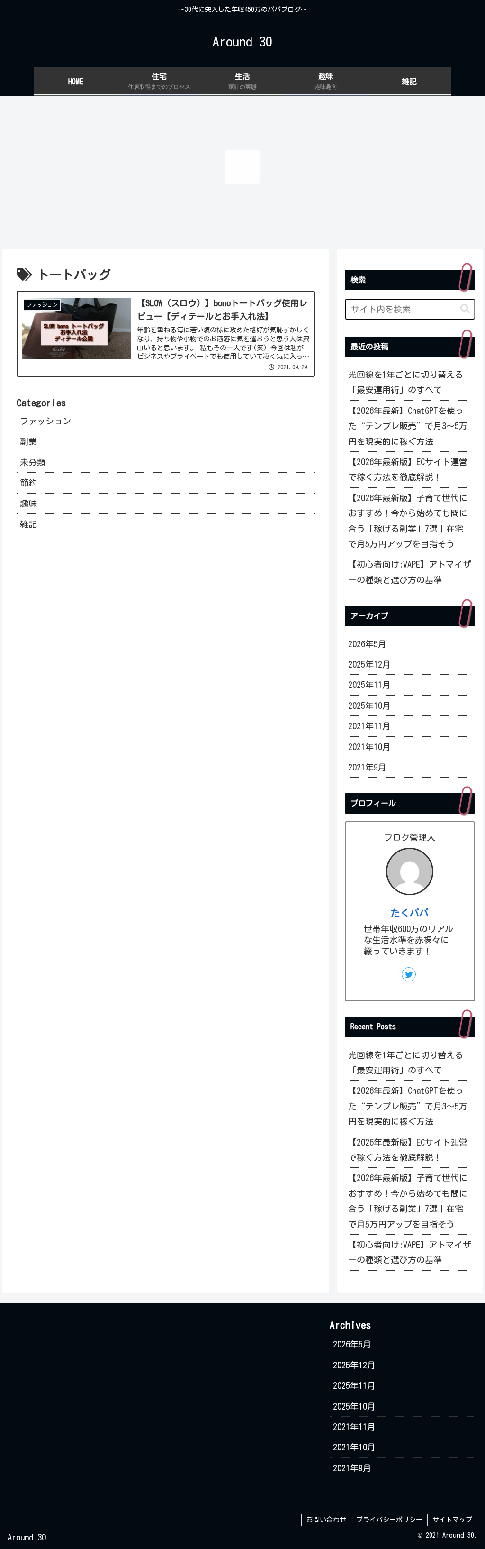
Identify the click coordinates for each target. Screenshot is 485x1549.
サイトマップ (452, 1519)
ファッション (45, 421)
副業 (28, 441)
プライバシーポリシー (389, 1519)
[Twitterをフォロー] (409, 974)
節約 (28, 482)
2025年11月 (369, 684)
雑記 (28, 524)
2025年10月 (369, 705)
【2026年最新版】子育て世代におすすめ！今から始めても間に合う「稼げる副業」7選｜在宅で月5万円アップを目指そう (407, 521)
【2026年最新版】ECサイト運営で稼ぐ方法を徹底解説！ (407, 469)
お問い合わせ (326, 1519)
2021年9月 (367, 767)
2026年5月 (367, 644)
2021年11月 (369, 726)
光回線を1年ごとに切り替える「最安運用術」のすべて (405, 382)
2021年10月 (369, 746)
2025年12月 (369, 664)
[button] (465, 308)
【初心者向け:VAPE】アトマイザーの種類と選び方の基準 (409, 572)
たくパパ (410, 912)
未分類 (32, 462)
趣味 (28, 503)
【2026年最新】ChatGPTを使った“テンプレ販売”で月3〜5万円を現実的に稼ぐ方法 (407, 426)
